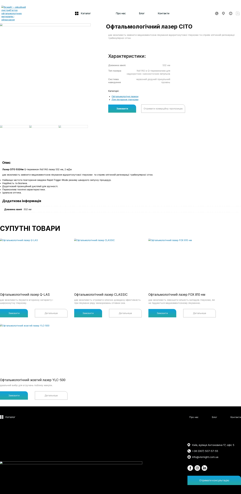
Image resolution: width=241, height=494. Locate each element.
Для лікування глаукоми (125, 99)
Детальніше (51, 313)
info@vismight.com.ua (205, 457)
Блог (142, 13)
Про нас (121, 13)
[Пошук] (238, 13)
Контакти (163, 13)
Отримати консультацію (214, 480)
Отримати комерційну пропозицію (163, 108)
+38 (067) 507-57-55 (205, 450)
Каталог (10, 417)
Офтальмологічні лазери (125, 96)
